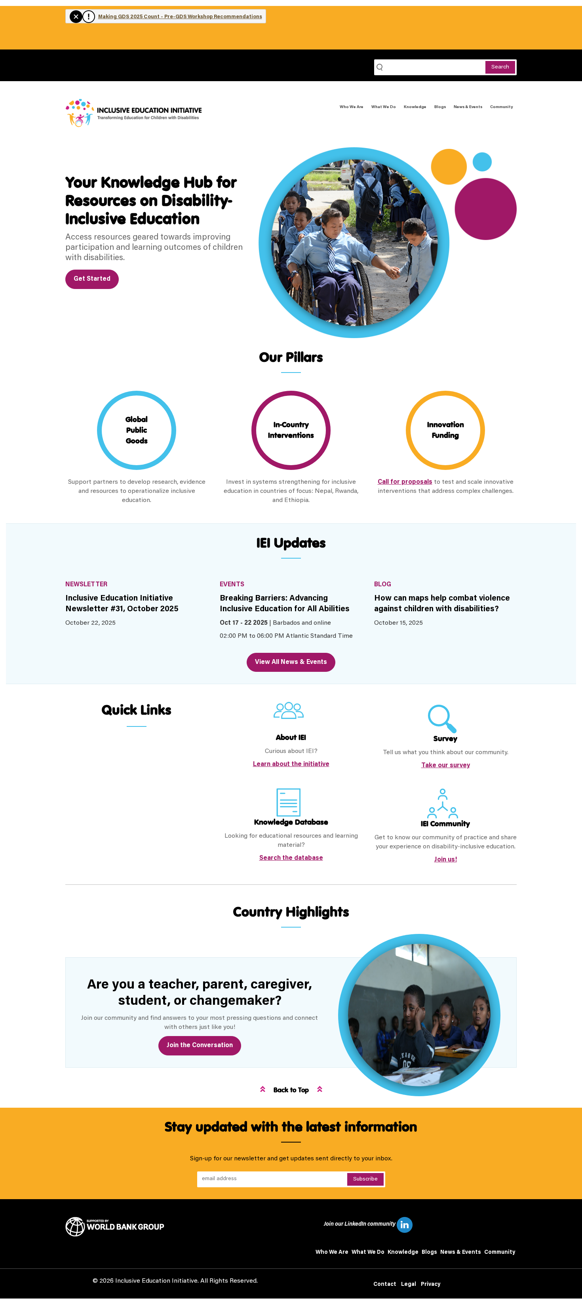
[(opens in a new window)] (117, 1227)
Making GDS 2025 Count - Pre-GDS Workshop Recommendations (180, 16)
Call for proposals (405, 482)
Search (500, 67)
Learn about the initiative (291, 764)
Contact (384, 1284)
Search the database (291, 858)
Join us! (445, 860)
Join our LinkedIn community (360, 1224)
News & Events (468, 107)
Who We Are (351, 107)
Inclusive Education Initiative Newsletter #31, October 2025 (122, 604)
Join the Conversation (200, 1045)
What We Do (383, 107)
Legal (408, 1284)
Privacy (430, 1284)
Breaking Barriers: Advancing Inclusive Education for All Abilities (285, 604)
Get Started (92, 279)
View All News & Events (291, 662)
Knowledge (415, 107)
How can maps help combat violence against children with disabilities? (442, 604)
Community (501, 107)
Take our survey (445, 765)
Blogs (440, 107)
